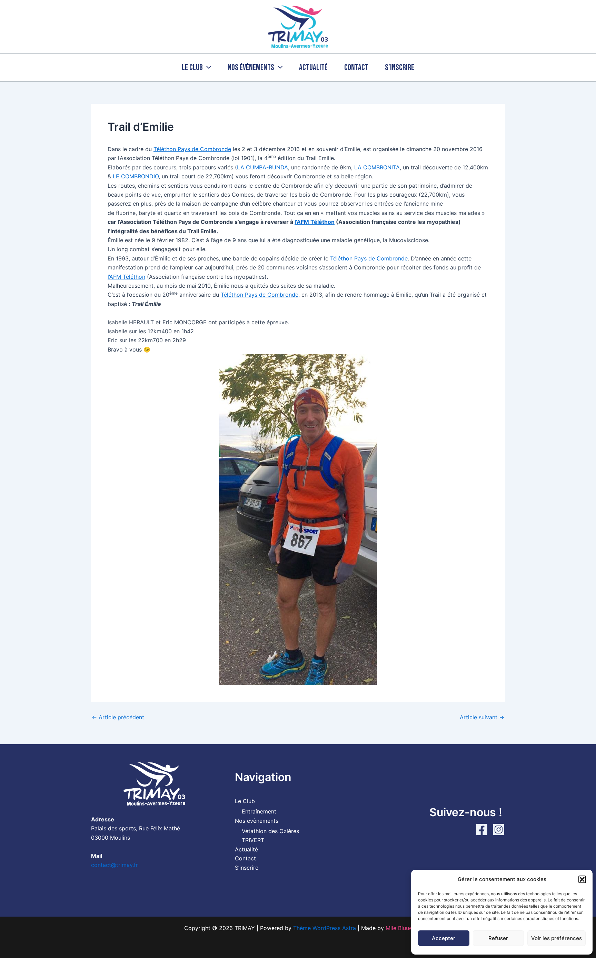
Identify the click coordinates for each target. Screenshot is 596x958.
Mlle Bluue (399, 928)
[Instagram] (498, 829)
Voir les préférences (556, 938)
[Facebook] (481, 829)
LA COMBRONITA (377, 167)
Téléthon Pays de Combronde (192, 149)
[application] (207, 67)
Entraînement (259, 811)
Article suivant (482, 717)
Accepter (443, 938)
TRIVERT (253, 840)
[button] (582, 879)
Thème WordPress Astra (324, 928)
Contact (356, 67)
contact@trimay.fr (114, 864)
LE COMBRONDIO (136, 176)
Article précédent (118, 717)
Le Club (192, 67)
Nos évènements (251, 67)
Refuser (498, 938)
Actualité (313, 67)
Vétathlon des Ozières (270, 831)
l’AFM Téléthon (315, 221)
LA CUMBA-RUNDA (262, 167)
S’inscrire (399, 67)
